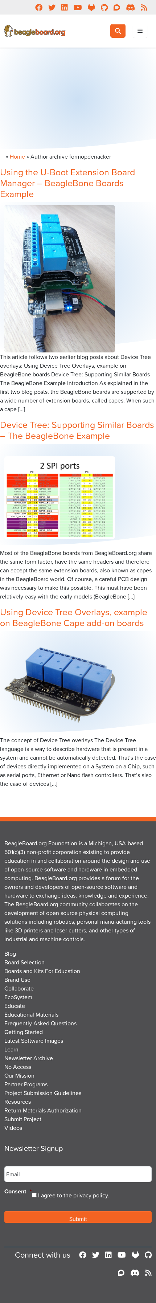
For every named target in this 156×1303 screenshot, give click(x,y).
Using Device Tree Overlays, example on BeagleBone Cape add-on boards (73, 617)
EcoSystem (18, 997)
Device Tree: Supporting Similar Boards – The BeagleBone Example (77, 430)
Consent (18, 1192)
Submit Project (22, 1119)
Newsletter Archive (28, 1058)
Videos (13, 1128)
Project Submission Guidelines (42, 1093)
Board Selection (24, 962)
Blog (10, 953)
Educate (14, 1006)
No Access (17, 1067)
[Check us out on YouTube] (122, 1254)
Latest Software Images (33, 1041)
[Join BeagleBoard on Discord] (134, 1272)
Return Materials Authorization (43, 1110)
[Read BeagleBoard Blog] (148, 1272)
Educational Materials (31, 1014)
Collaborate (19, 988)
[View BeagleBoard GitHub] (148, 1254)
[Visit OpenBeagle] (135, 1254)
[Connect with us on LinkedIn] (108, 1254)
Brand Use (17, 980)
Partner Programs (26, 1084)
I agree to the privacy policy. (73, 1195)
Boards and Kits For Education (42, 971)
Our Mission (19, 1075)
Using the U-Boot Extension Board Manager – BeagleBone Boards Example (67, 183)
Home (17, 156)
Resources (17, 1102)
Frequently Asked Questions (40, 1023)
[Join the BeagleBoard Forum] (121, 1272)
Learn (11, 1049)
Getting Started (23, 1032)
